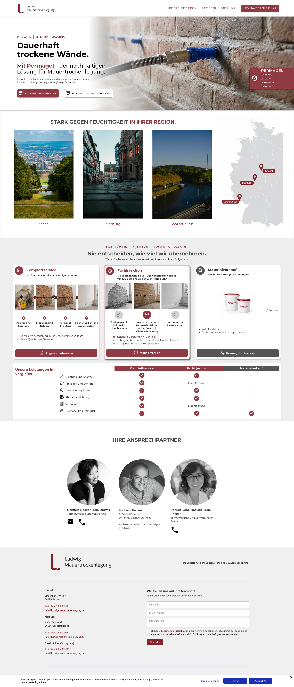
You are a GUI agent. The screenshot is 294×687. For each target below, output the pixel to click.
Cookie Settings (210, 681)
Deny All (235, 681)
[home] (36, 8)
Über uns (228, 8)
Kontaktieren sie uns (260, 8)
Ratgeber (209, 8)
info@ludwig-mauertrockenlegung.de (65, 610)
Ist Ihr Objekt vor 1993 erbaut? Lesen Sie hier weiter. (175, 595)
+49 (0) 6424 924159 (56, 632)
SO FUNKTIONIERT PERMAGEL (91, 93)
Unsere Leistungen (182, 8)
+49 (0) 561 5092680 (56, 606)
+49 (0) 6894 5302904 (57, 649)
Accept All (260, 681)
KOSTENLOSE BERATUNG (40, 93)
